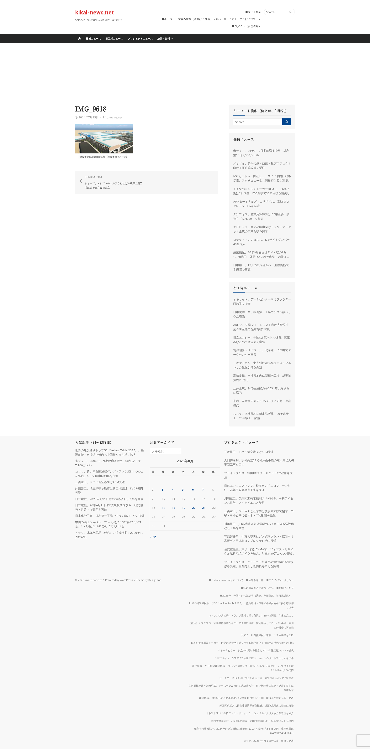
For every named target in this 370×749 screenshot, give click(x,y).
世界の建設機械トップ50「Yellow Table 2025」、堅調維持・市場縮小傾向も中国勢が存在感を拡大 (241, 605)
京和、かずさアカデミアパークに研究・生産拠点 (262, 403)
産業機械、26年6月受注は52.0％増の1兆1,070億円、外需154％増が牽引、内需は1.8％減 (260, 254)
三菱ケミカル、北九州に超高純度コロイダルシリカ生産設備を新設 (262, 365)
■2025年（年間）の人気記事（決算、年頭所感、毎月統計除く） (257, 595)
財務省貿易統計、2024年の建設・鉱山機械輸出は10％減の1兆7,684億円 (252, 721)
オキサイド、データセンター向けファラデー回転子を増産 (262, 301)
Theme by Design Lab (148, 580)
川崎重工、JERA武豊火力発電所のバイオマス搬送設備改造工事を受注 (259, 526)
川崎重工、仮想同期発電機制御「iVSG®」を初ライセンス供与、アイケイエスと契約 (258, 500)
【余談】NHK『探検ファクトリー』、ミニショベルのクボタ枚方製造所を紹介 (250, 713)
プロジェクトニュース (140, 38)
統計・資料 (163, 38)
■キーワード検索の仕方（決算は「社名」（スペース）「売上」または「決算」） (211, 19)
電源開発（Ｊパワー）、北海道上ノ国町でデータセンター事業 (262, 352)
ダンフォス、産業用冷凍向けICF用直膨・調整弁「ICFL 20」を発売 (261, 216)
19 (183, 507)
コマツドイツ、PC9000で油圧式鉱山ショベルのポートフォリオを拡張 (254, 658)
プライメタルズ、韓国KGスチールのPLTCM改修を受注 (258, 475)
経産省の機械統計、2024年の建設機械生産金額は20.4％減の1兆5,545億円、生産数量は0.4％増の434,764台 (244, 731)
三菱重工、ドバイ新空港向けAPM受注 (100, 482)
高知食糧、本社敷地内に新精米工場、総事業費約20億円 (262, 378)
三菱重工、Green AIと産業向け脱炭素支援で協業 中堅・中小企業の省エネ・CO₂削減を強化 (259, 513)
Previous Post (113, 182)
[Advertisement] (185, 72)
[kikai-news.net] (79, 38)
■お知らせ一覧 (254, 580)
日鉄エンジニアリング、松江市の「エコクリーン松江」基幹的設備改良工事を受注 (257, 488)
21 (204, 507)
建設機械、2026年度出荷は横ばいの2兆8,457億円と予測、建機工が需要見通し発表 (246, 698)
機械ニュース (93, 38)
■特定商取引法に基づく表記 (257, 588)
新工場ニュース (114, 38)
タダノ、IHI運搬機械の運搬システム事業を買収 (267, 635)
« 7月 (153, 537)
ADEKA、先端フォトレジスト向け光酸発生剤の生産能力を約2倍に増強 (261, 327)
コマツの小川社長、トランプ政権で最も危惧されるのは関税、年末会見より (251, 615)
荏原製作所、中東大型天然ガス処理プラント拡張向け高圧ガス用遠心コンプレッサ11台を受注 (258, 539)
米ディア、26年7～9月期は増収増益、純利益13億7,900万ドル (261, 153)
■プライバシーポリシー (280, 580)
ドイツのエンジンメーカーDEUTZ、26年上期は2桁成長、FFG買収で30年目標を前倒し (261, 191)
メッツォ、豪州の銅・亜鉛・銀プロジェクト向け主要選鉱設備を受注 (262, 165)
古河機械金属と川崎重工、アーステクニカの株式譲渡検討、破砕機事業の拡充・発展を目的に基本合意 (241, 688)
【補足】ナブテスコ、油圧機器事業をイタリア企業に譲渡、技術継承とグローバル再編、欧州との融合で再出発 (241, 625)
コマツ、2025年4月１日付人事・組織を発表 (268, 740)
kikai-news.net (94, 12)
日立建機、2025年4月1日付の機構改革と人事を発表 (110, 499)
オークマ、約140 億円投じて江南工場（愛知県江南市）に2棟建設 (256, 678)
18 (173, 507)
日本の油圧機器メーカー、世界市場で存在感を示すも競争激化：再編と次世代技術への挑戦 (242, 642)
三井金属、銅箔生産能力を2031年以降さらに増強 (261, 390)
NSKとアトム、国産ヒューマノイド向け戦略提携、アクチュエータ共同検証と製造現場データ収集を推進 (262, 178)
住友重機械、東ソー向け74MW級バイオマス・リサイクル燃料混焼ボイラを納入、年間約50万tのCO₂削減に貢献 (259, 551)
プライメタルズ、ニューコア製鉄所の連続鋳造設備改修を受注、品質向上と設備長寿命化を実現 (258, 564)
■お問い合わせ (285, 588)
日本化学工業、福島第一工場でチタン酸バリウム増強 (262, 314)
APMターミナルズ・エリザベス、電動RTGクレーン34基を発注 (261, 203)
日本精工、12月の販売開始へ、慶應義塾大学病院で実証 (261, 267)
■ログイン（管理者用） (246, 26)
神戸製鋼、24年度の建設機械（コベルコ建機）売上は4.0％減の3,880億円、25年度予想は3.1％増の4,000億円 (243, 668)
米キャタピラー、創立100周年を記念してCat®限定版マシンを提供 (256, 650)
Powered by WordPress (119, 580)
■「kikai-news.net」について (226, 580)
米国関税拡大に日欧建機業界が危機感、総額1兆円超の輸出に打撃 (256, 705)
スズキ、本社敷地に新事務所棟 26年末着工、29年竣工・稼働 (261, 416)
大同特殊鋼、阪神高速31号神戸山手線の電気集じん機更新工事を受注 (259, 462)
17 (163, 507)
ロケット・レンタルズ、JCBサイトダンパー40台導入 (261, 242)
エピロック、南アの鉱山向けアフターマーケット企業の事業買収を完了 (262, 229)
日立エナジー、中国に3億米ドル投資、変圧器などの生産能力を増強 (261, 339)
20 (194, 507)
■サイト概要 (253, 12)
